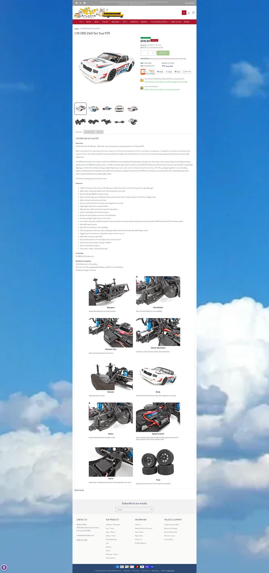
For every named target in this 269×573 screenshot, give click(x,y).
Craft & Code (170, 570)
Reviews (100, 132)
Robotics (108, 547)
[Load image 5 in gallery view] (132, 109)
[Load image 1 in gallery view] (80, 109)
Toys (107, 543)
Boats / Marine (110, 532)
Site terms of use (169, 536)
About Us (138, 524)
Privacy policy (135, 570)
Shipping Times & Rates (171, 524)
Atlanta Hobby (107, 570)
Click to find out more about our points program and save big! (166, 82)
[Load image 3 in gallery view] (106, 109)
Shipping (143, 45)
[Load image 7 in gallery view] (93, 122)
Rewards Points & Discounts (143, 528)
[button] (81, 21)
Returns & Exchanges (170, 528)
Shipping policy (155, 570)
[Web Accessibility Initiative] (4, 567)
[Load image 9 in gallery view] (119, 122)
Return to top (79, 490)
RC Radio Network (140, 543)
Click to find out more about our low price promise (162, 89)
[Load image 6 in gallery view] (80, 122)
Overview (79, 132)
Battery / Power (111, 536)
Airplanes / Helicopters (113, 524)
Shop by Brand (110, 558)
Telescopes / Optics (112, 554)
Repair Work (139, 536)
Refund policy (127, 570)
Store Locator (139, 532)
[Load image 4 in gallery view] (119, 109)
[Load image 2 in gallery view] (93, 109)
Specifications (89, 132)
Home (77, 28)
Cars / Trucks (110, 528)
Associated (169, 66)
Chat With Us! (189, 3)
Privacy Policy (168, 539)
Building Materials (111, 539)
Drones (108, 550)
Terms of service (145, 570)
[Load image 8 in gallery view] (106, 122)
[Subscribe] (151, 509)
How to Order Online (170, 532)
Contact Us (138, 539)
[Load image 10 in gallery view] (132, 122)
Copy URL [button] (188, 71)
